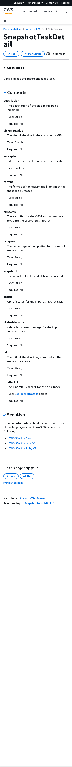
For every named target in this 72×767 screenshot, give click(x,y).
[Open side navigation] (5, 20)
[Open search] (65, 11)
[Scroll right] (56, 11)
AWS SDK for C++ (20, 438)
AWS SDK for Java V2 (22, 443)
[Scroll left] (20, 11)
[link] (54, 29)
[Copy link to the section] (4, 92)
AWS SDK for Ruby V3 (22, 448)
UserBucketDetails (26, 394)
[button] (14, 67)
